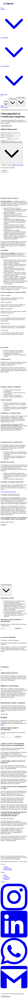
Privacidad (6, 879)
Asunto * (3, 132)
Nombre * (3, 134)
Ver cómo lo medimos (6, 584)
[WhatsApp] (14, 964)
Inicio (2, 7)
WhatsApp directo (22, 854)
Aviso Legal (7, 877)
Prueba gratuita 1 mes (6, 125)
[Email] (14, 991)
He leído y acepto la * (13, 165)
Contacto (5, 94)
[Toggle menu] (1, 96)
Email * (2, 137)
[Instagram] (14, 910)
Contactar (3, 524)
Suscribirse (18, 628)
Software (6, 866)
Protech (2, 724)
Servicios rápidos (8, 869)
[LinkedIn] (14, 937)
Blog (2, 94)
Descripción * (4, 140)
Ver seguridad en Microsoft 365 (8, 491)
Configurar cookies (5, 996)
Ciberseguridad (7, 868)
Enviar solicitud (4, 172)
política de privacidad (17, 165)
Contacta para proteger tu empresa (9, 854)
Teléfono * (3, 136)
